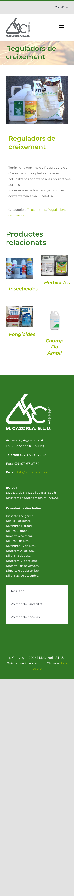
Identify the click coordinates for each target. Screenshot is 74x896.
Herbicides (57, 282)
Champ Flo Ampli (54, 347)
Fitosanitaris (36, 210)
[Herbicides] (54, 265)
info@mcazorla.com (32, 472)
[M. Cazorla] (18, 20)
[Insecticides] (19, 268)
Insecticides (23, 289)
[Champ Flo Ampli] (54, 320)
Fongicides (22, 334)
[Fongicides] (19, 316)
